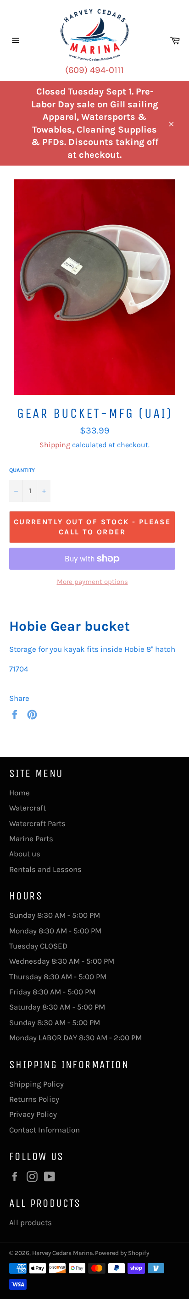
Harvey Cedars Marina (62, 1252)
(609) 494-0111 (94, 70)
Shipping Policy (36, 1083)
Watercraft (27, 807)
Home (19, 792)
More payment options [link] (92, 581)
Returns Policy (34, 1099)
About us (24, 853)
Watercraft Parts (37, 823)
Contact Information (44, 1129)
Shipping (54, 444)
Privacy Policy (33, 1114)
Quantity (22, 470)
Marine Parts (31, 838)
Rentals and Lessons (45, 869)
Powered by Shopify (122, 1252)
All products (30, 1222)
